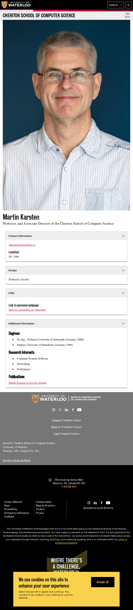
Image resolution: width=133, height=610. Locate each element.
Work (54, 427)
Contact (56, 420)
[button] (116, 5)
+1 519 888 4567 (69, 486)
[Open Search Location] (129, 5)
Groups (12, 270)
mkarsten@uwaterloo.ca (22, 245)
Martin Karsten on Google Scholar (27, 383)
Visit (56, 433)
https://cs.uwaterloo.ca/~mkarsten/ (27, 309)
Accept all (102, 582)
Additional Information (21, 323)
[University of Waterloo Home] (16, 4)
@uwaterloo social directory (98, 507)
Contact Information (20, 235)
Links (11, 292)
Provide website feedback (16, 460)
